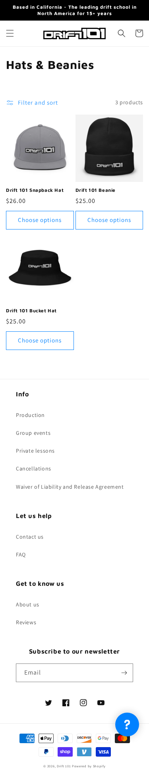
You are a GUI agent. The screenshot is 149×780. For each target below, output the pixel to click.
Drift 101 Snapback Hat (35, 190)
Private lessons (35, 450)
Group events (33, 432)
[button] (10, 33)
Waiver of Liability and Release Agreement (70, 486)
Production (30, 415)
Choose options (40, 220)
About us (27, 604)
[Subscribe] (124, 672)
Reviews (26, 622)
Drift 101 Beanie (95, 190)
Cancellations (33, 468)
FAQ (21, 554)
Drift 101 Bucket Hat (31, 311)
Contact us (30, 536)
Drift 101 (64, 766)
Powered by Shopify (89, 766)
